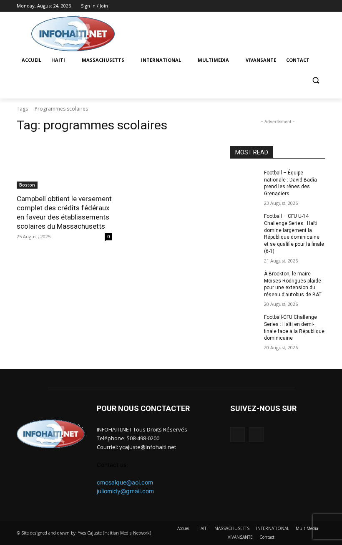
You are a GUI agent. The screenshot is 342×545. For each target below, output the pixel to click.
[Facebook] (309, 6)
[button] (315, 80)
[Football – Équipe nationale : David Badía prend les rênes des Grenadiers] (244, 179)
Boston (27, 185)
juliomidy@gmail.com (125, 491)
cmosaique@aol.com (125, 482)
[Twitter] (320, 6)
